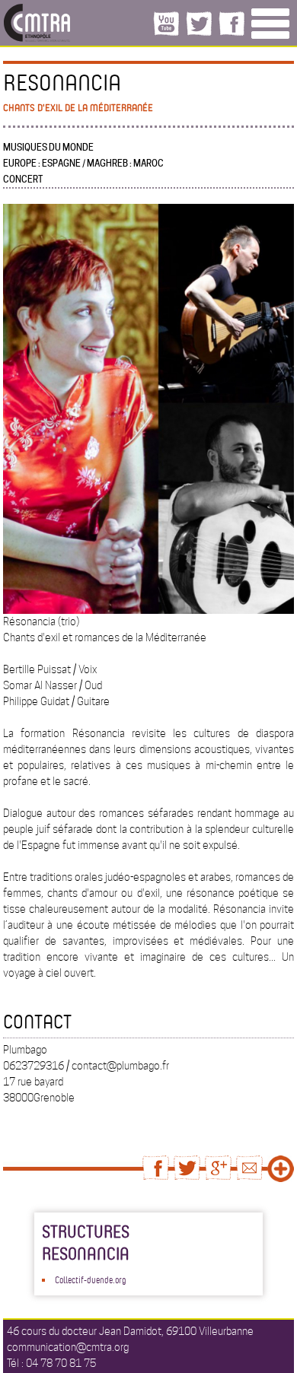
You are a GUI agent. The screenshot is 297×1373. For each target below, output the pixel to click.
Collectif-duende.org (90, 1279)
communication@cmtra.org (68, 1347)
